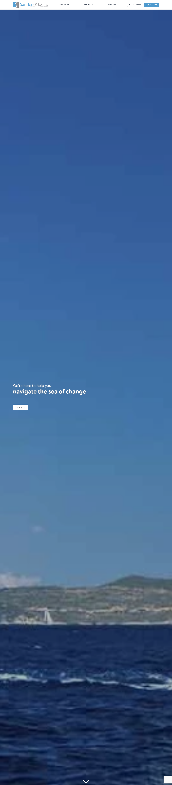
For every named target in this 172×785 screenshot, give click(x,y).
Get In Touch (151, 4)
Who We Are (88, 4)
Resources (112, 4)
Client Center (135, 4)
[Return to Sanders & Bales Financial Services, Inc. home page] (30, 5)
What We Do (64, 4)
